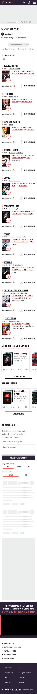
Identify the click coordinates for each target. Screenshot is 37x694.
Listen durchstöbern (13, 22)
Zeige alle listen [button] (18, 376)
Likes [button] (26, 475)
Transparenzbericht (25, 673)
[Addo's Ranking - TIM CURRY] (8, 397)
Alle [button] (8, 467)
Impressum (8, 668)
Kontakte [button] (18, 467)
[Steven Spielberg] (8, 359)
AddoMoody (21, 401)
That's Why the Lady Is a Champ (18, 612)
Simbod (10, 34)
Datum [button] (11, 475)
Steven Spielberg (20, 353)
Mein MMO (22, 683)
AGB (19, 668)
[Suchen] (24, 2)
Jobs (5, 678)
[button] (18, 45)
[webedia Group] (18, 690)
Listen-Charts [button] (18, 414)
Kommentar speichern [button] (18, 458)
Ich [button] (29, 467)
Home (3, 22)
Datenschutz (8, 673)
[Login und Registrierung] (29, 2)
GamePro (7, 683)
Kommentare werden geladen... (13, 442)
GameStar (21, 678)
